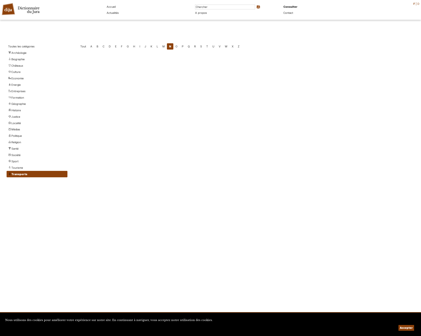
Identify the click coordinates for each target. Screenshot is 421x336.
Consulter (290, 6)
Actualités (113, 12)
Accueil (111, 6)
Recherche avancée (257, 12)
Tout (83, 46)
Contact (288, 12)
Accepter (406, 327)
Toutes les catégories (21, 46)
